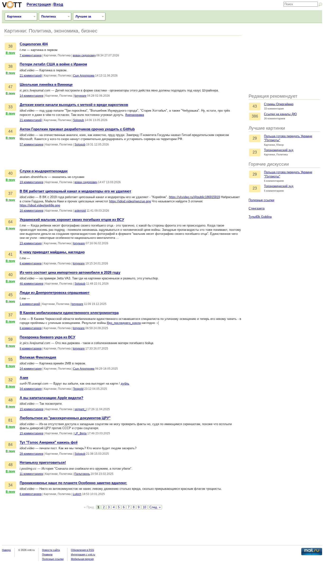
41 (10, 254)
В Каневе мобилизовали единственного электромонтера (69, 313)
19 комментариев (31, 182)
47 (10, 87)
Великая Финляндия (38, 357)
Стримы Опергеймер (278, 104)
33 (10, 107)
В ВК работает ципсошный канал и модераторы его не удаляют (75, 191)
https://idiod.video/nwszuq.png (130, 201)
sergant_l (80, 409)
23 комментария (31, 243)
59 (10, 339)
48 (10, 400)
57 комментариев (31, 144)
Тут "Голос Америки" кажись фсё (49, 442)
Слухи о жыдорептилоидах (44, 171)
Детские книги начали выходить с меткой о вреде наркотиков (74, 105)
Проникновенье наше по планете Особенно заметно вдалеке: (73, 483)
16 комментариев (31, 210)
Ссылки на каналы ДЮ (280, 114)
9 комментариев (31, 348)
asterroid (80, 210)
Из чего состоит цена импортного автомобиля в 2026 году (70, 272)
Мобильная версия (82, 559)
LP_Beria (80, 433)
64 (10, 222)
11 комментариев (31, 474)
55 (10, 360)
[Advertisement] (284, 58)
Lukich (77, 494)
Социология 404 (34, 44)
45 (10, 295)
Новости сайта (51, 550)
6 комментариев (31, 263)
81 (10, 420)
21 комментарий (31, 75)
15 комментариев (31, 409)
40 (10, 173)
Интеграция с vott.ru (83, 554)
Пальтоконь (82, 474)
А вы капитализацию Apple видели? (51, 398)
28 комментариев (31, 453)
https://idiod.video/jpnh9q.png (40, 205)
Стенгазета (256, 208)
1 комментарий (30, 304)
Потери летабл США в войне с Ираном (53, 64)
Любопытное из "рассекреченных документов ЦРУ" (65, 418)
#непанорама (134, 115)
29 (255, 138)
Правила (47, 554)
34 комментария (31, 388)
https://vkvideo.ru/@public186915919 (194, 197)
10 (144, 507)
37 (10, 193)
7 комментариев (31, 55)
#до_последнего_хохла (124, 323)
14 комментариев (31, 95)
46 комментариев (31, 283)
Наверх (6, 550)
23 (255, 152)
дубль (125, 383)
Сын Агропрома (83, 75)
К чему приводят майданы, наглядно (52, 252)
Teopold (78, 388)
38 (10, 46)
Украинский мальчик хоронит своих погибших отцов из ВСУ (72, 220)
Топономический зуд (278, 150)
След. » (155, 507)
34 (10, 485)
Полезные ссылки (261, 200)
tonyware (80, 95)
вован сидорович (84, 55)
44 (10, 131)
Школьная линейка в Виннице (46, 84)
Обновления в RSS (82, 550)
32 (10, 380)
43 (255, 106)
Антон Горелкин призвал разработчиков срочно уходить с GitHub (77, 129)
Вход (58, 4)
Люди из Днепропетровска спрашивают (54, 293)
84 (10, 445)
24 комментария (31, 368)
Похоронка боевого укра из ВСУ (47, 337)
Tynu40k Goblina (260, 216)
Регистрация (39, 4)
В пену (10, 52)
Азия (24, 378)
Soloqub (78, 120)
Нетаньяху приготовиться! (43, 462)
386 (255, 116)
